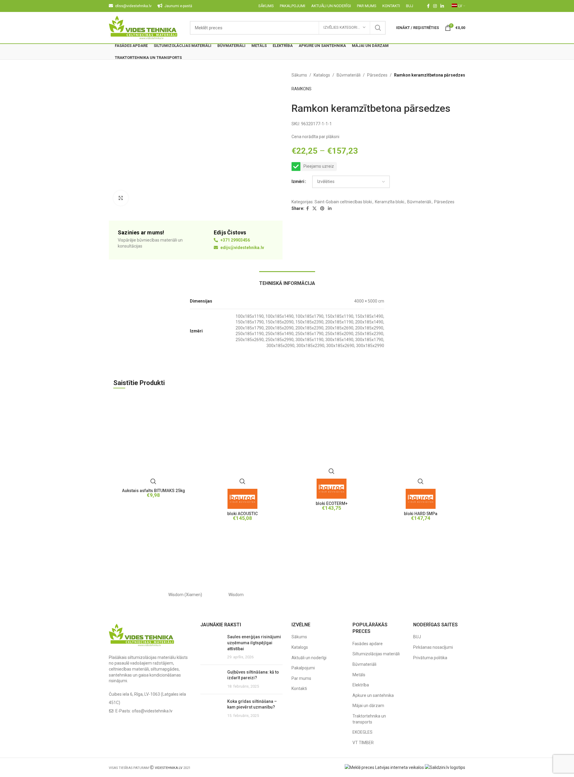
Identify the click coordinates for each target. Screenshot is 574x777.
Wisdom (236, 594)
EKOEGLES (362, 732)
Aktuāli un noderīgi (308, 657)
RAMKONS (301, 88)
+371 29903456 (234, 240)
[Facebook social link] (428, 6)
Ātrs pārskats (153, 481)
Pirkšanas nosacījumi (433, 647)
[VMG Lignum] (439, 595)
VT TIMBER (363, 742)
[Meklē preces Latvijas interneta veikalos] (384, 767)
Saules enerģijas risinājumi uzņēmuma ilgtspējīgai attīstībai (254, 642)
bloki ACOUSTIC (242, 513)
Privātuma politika (430, 657)
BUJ (417, 636)
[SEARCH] (378, 28)
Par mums (301, 678)
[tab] (287, 280)
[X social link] (314, 208)
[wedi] (337, 595)
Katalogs (322, 75)
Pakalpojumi (303, 667)
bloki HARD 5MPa (420, 513)
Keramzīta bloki (389, 201)
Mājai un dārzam (368, 705)
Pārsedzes (377, 75)
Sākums (299, 75)
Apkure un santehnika (373, 695)
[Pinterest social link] (322, 208)
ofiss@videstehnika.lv (152, 711)
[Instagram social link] (435, 6)
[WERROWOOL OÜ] (287, 595)
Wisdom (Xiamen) (185, 594)
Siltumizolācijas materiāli (376, 653)
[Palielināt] (120, 197)
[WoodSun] (134, 595)
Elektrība (360, 685)
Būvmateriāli (349, 75)
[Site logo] (143, 27)
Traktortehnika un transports (369, 719)
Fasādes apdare (367, 643)
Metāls (358, 674)
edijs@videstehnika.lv (241, 247)
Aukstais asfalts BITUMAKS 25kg (153, 490)
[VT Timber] (388, 595)
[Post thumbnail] (211, 647)
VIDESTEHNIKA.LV (168, 768)
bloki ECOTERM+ (332, 503)
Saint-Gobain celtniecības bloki (343, 201)
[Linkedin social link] (442, 6)
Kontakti (299, 688)
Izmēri (297, 181)
